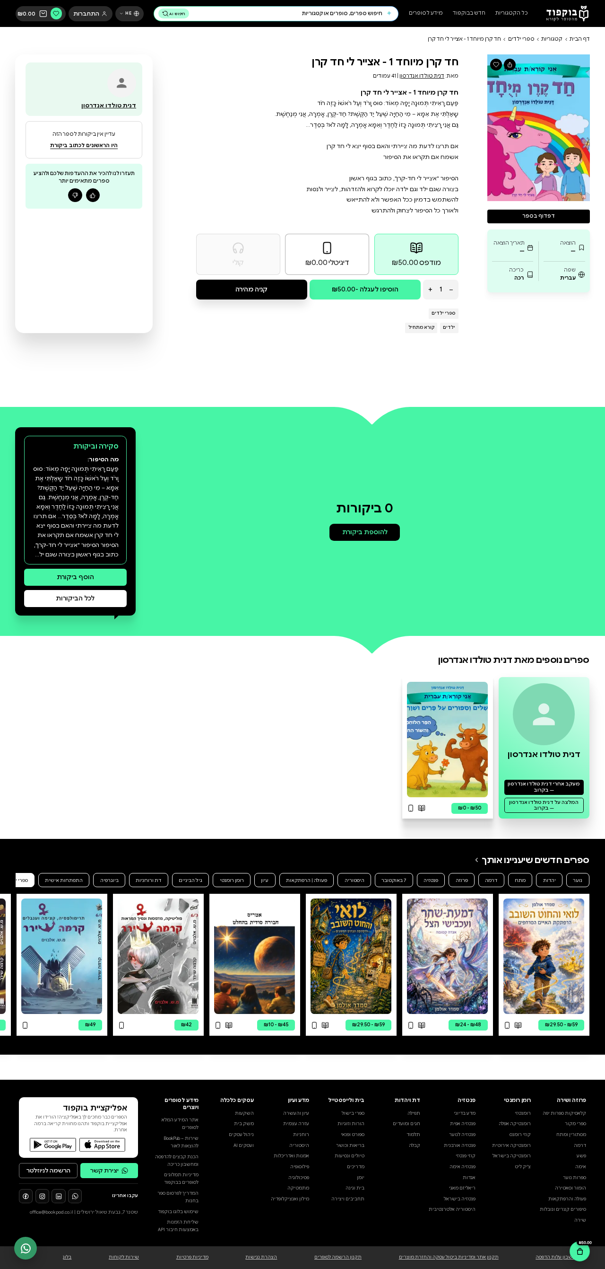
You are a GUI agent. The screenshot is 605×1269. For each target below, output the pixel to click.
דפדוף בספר (538, 216)
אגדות (469, 1178)
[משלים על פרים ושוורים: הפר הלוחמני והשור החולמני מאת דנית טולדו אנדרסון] (447, 739)
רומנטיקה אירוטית (511, 1145)
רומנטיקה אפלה (515, 1124)
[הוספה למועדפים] (496, 64)
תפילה (413, 1113)
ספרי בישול (353, 1113)
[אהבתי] (93, 195)
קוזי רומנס (520, 1134)
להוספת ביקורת (365, 532)
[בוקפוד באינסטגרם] (42, 1196)
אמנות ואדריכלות (291, 1156)
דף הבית (580, 39)
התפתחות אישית (64, 880)
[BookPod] (565, 13)
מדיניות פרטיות (192, 1257)
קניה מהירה (251, 289)
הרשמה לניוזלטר (48, 1170)
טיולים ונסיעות (349, 1156)
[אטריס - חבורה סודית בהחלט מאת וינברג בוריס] (254, 956)
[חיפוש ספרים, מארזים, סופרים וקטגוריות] (389, 13)
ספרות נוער (574, 1178)
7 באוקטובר (393, 880)
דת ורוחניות (148, 880)
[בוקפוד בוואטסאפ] (75, 1196)
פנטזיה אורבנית (459, 1145)
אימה (580, 1167)
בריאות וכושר (350, 1145)
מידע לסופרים (426, 13)
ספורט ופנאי (352, 1134)
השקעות (244, 1113)
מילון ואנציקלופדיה (290, 1199)
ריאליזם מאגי (462, 1188)
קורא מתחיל (421, 327)
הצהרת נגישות (261, 1257)
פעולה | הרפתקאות (306, 880)
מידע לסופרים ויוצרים (181, 1103)
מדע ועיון (298, 1100)
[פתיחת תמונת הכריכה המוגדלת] (538, 127)
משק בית (244, 1124)
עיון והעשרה (296, 1113)
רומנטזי (523, 1113)
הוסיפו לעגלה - (365, 289)
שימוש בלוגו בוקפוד (178, 1212)
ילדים (449, 327)
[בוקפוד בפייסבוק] (26, 1196)
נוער (577, 880)
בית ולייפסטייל (346, 1100)
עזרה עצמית (296, 1124)
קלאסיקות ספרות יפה (564, 1113)
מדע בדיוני (464, 1113)
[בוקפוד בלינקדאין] (58, 1196)
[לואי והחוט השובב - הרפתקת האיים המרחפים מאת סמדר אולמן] (543, 956)
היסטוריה (354, 880)
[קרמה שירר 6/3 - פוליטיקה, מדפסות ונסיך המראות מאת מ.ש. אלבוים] (158, 956)
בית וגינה (355, 1188)
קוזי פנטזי (465, 1156)
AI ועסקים (243, 1145)
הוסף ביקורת (75, 577)
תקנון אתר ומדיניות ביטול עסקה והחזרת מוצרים (449, 1257)
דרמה (491, 880)
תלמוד (413, 1134)
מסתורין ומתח (571, 1134)
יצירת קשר (104, 1170)
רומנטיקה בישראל (512, 1156)
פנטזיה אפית (462, 1124)
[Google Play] (53, 1145)
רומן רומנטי (232, 880)
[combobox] (287, 13)
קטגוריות (551, 39)
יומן (360, 1178)
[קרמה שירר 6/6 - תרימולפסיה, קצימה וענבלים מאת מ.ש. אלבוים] (61, 956)
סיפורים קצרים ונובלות (563, 1209)
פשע (581, 1156)
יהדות (549, 880)
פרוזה (462, 880)
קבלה (414, 1145)
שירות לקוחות (124, 1257)
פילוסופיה (299, 1167)
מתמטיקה (298, 1188)
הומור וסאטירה (570, 1188)
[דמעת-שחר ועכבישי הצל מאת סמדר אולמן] (447, 956)
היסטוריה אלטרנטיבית (452, 1209)
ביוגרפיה (109, 880)
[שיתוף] (510, 64)
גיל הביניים (190, 880)
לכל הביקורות (75, 598)
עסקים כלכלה (237, 1100)
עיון (264, 880)
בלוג (67, 1257)
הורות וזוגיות (350, 1124)
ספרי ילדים (521, 39)
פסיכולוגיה (298, 1178)
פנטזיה (431, 880)
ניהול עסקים (241, 1134)
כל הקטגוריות (511, 13)
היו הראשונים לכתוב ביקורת (84, 145)
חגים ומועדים (406, 1124)
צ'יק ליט (523, 1167)
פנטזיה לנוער (462, 1134)
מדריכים (355, 1167)
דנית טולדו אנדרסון (421, 76)
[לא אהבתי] (75, 195)
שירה (580, 1220)
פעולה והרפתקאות (567, 1199)
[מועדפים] (56, 13)
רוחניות (301, 1134)
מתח (520, 880)
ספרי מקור (575, 1124)
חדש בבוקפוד (469, 13)
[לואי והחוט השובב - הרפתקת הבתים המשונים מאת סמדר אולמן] (351, 956)
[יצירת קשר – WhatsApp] (25, 1248)
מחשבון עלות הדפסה (557, 1257)
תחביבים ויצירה (347, 1199)
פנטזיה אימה (462, 1167)
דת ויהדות (407, 1100)
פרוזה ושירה (571, 1100)
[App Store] (102, 1145)
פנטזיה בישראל (459, 1199)
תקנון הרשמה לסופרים (338, 1257)
